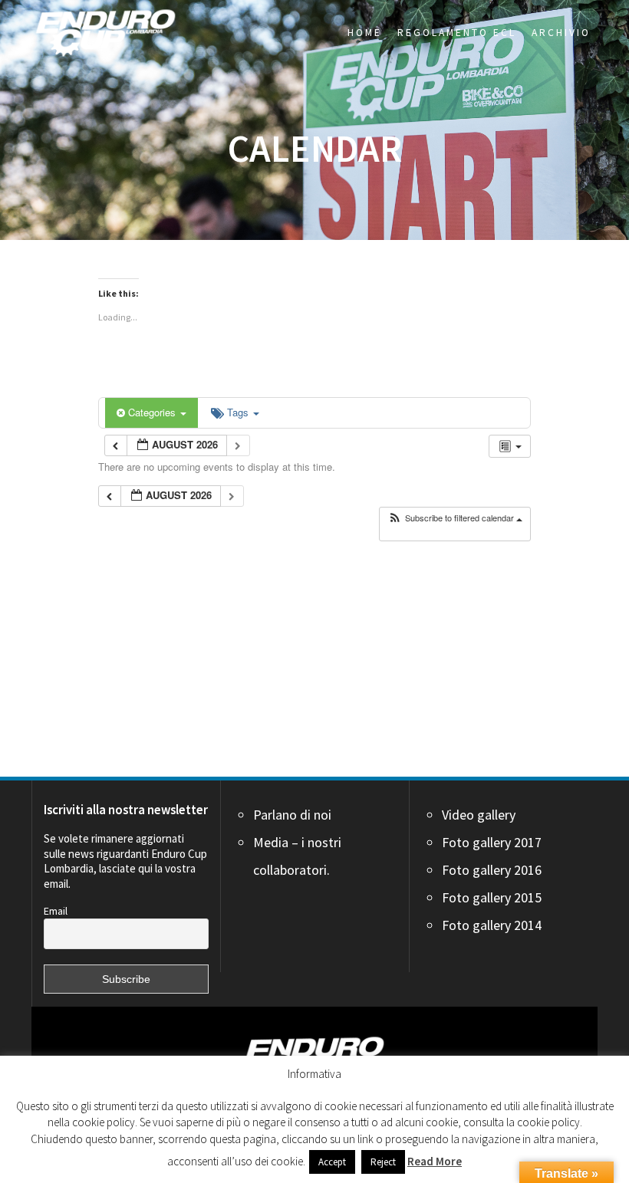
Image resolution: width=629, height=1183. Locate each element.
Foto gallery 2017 (492, 842)
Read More (434, 1161)
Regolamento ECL (456, 32)
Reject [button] (383, 1161)
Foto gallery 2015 (492, 897)
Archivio (561, 32)
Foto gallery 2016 (492, 870)
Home (364, 32)
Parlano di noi (292, 814)
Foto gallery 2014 (492, 925)
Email (56, 911)
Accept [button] (332, 1161)
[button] (455, 518)
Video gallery (478, 814)
